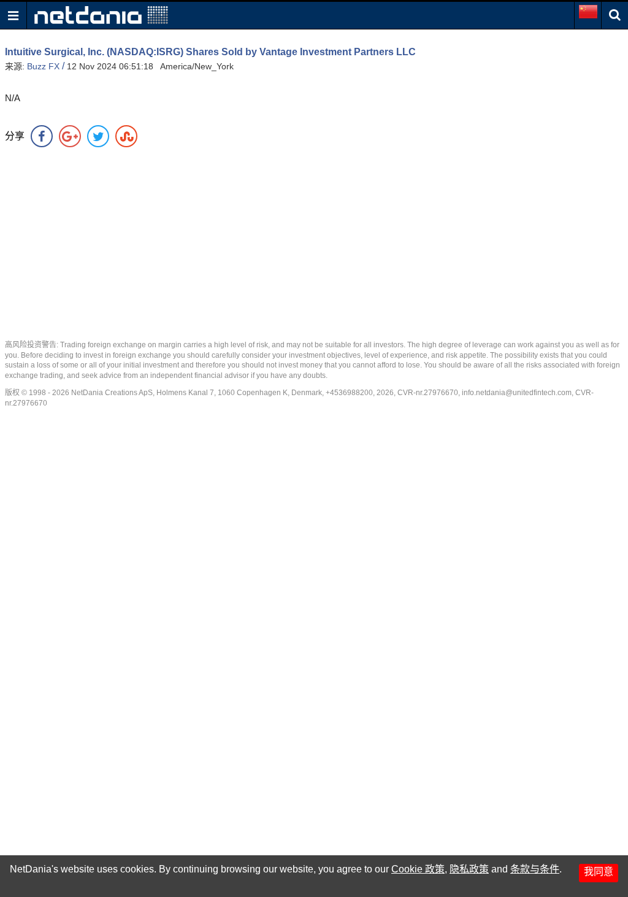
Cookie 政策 (418, 869)
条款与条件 (534, 869)
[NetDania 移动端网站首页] (101, 14)
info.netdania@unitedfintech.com (517, 392)
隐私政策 (469, 869)
